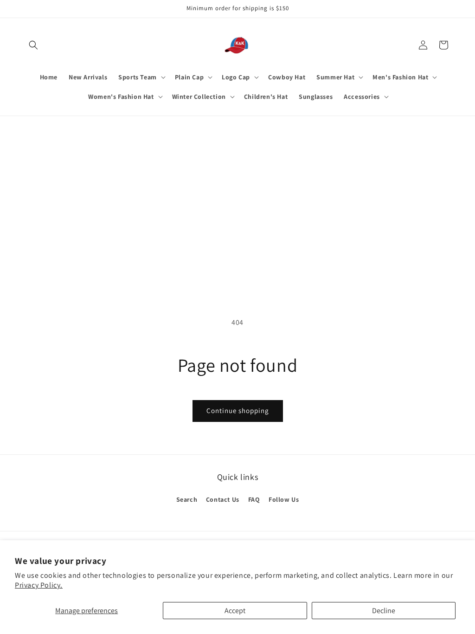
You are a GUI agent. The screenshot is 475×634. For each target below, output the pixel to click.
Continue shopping (237, 410)
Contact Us (222, 499)
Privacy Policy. (39, 585)
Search (187, 499)
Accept (235, 610)
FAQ (254, 499)
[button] (33, 45)
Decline (383, 610)
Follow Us (284, 499)
